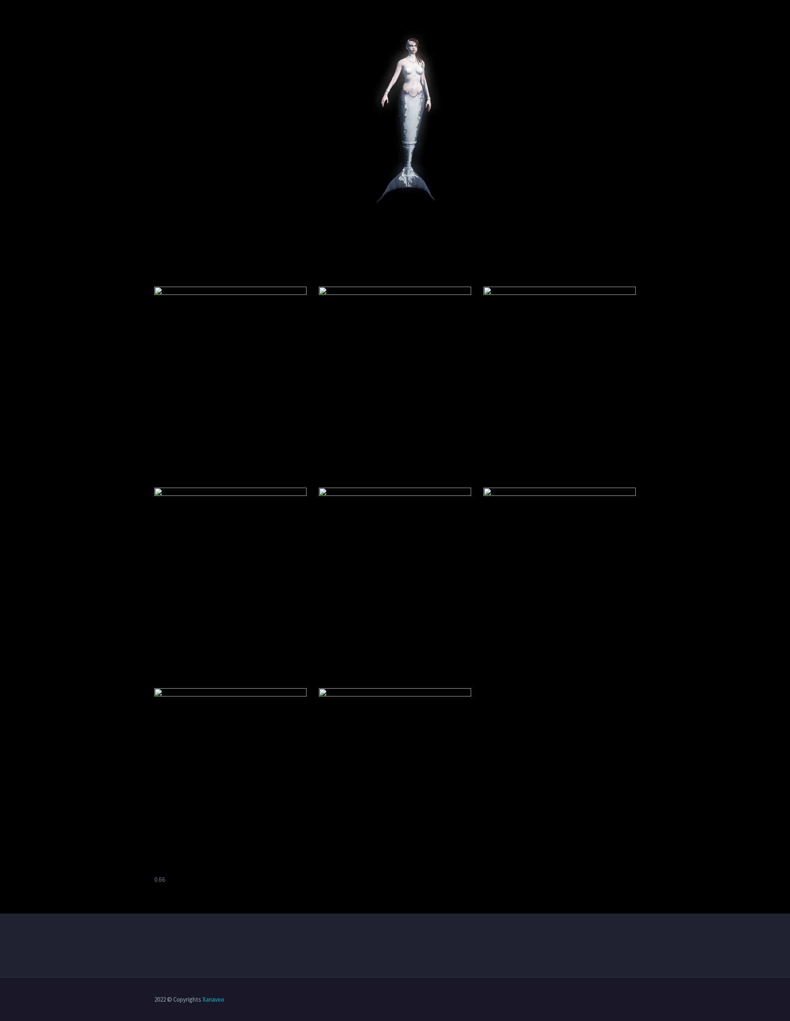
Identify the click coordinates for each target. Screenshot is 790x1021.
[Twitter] (601, 1000)
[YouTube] (622, 1000)
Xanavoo (213, 999)
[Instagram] (612, 1000)
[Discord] (633, 1000)
